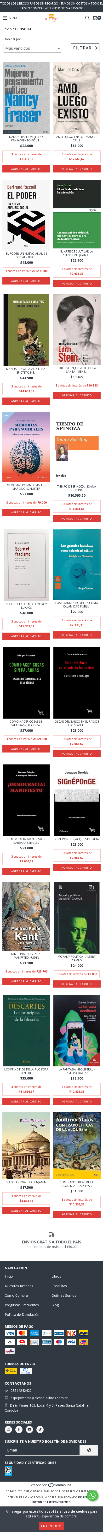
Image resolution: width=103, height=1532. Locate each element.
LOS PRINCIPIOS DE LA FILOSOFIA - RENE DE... (26, 1071)
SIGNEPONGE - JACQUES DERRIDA (76, 839)
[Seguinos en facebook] (19, 1429)
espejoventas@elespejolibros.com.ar (39, 1398)
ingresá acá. (86, 1497)
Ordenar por (12, 39)
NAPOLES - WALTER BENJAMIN (26, 1182)
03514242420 (21, 1390)
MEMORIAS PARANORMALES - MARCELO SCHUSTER (26, 486)
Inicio (8, 29)
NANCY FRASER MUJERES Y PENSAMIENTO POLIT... (26, 138)
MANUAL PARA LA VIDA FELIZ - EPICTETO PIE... (26, 370)
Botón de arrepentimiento (51, 1502)
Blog (55, 1305)
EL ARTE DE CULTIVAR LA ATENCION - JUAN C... (76, 253)
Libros (56, 1276)
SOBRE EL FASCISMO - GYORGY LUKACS (26, 605)
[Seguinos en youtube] (29, 1429)
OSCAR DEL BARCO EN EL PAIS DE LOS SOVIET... (77, 723)
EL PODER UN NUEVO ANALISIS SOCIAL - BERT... (26, 255)
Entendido (51, 1526)
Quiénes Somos (64, 1295)
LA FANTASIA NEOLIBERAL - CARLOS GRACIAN (77, 1071)
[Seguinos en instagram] (8, 1429)
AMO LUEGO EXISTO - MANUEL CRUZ (76, 138)
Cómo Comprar (17, 1295)
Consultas (59, 1286)
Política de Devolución (22, 1314)
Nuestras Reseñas (19, 1286)
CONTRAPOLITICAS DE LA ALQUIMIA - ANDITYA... (77, 1184)
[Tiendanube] (52, 1486)
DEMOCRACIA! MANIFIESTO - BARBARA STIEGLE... (26, 840)
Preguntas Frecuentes (22, 1305)
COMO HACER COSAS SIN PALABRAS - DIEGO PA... (26, 723)
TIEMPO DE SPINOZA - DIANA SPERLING (76, 488)
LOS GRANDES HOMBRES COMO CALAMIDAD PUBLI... (76, 604)
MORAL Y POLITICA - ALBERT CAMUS (77, 958)
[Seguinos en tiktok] (40, 1429)
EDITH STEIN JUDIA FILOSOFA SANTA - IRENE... (76, 369)
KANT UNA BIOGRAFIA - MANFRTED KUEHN (26, 955)
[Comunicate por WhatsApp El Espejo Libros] (92, 1495)
